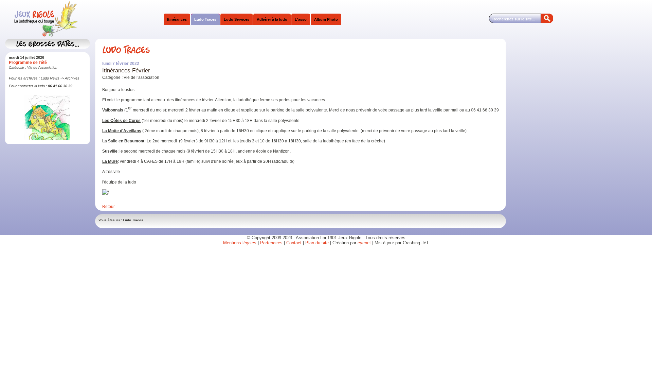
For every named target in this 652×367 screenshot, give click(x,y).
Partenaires (271, 242)
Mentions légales (239, 242)
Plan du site (317, 242)
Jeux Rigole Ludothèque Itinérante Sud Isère (73, 19)
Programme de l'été (28, 62)
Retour (108, 206)
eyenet (365, 242)
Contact (294, 242)
